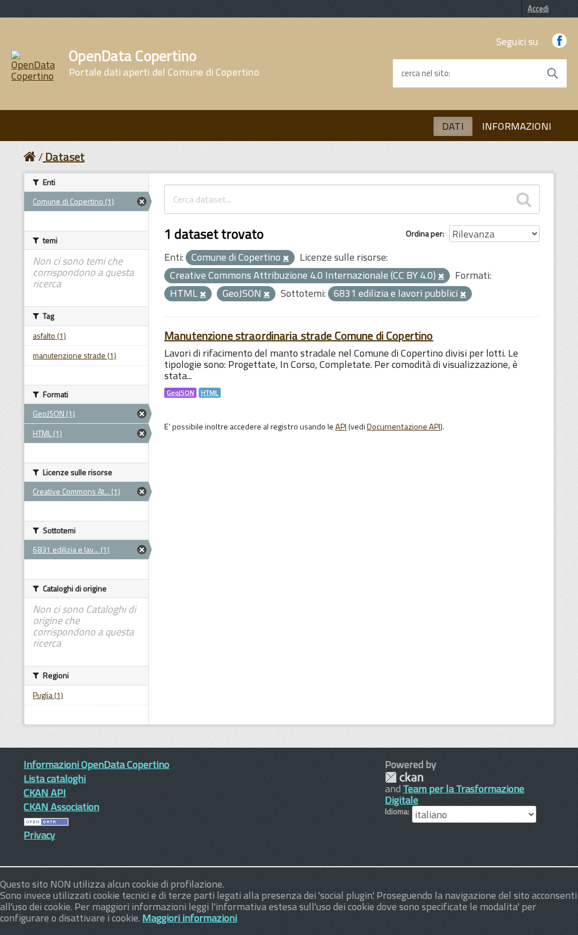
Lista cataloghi (55, 778)
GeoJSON (180, 393)
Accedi (538, 8)
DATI (453, 126)
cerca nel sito (425, 73)
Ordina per (424, 233)
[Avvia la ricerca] (552, 73)
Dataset (65, 156)
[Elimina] (286, 258)
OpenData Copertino (164, 63)
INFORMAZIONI (516, 126)
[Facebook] (559, 41)
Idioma (396, 811)
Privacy (39, 834)
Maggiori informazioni (189, 917)
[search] (523, 199)
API (341, 426)
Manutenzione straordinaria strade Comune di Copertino (298, 335)
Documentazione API (403, 426)
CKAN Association (61, 806)
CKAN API (45, 792)
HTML (209, 393)
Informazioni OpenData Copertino (96, 764)
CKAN (404, 777)
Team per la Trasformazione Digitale (454, 794)
